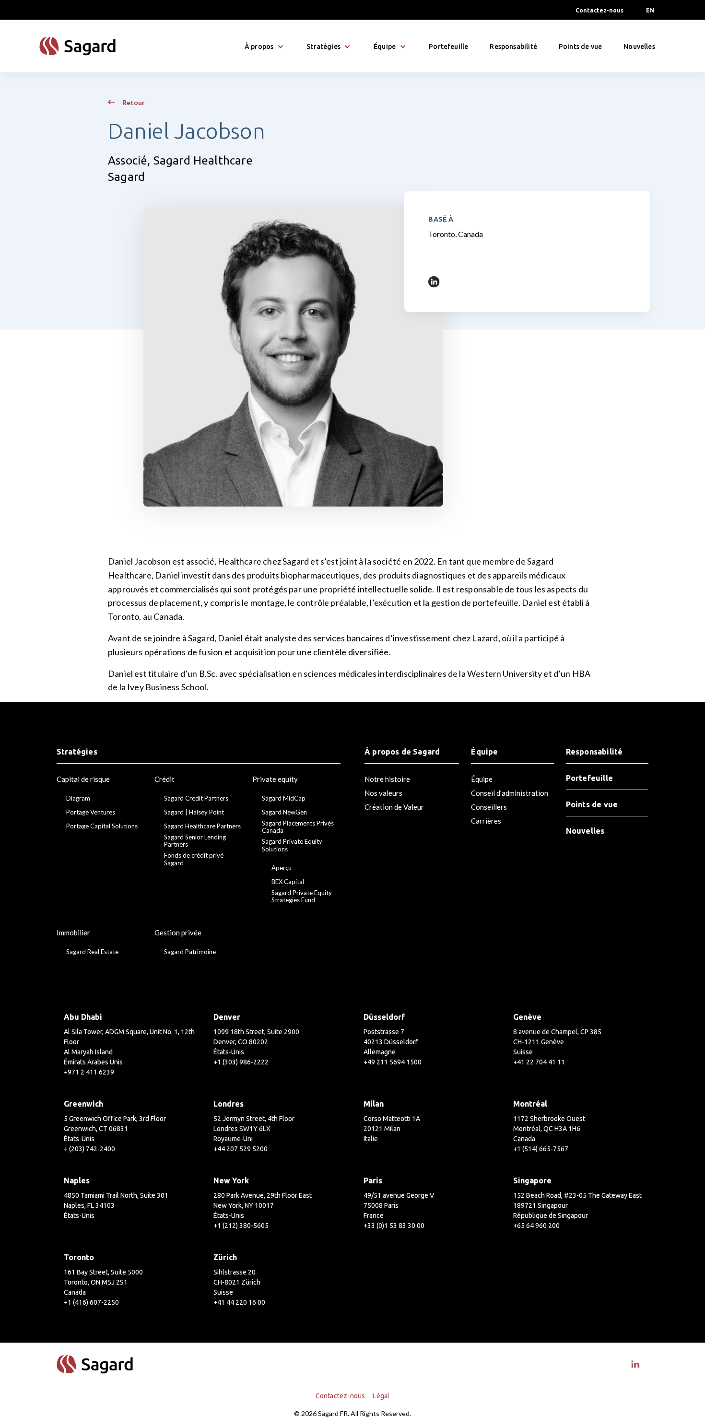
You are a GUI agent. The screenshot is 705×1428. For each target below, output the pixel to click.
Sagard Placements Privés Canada (298, 827)
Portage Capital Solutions (102, 826)
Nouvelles (639, 46)
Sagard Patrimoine (190, 952)
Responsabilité (513, 46)
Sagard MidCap (284, 798)
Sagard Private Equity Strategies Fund (301, 896)
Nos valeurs (383, 793)
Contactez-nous (599, 10)
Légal (381, 1396)
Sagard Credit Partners (196, 798)
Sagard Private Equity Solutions (292, 845)
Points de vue (580, 46)
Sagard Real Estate (92, 952)
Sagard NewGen (284, 812)
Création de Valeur (394, 807)
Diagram (78, 798)
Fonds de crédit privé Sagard (193, 859)
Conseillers (489, 807)
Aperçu (281, 868)
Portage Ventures (90, 812)
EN (650, 10)
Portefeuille (448, 46)
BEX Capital (287, 881)
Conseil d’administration (509, 793)
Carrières (486, 820)
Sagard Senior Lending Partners (195, 841)
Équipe (482, 779)
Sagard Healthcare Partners (202, 826)
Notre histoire (387, 779)
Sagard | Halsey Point (194, 812)
